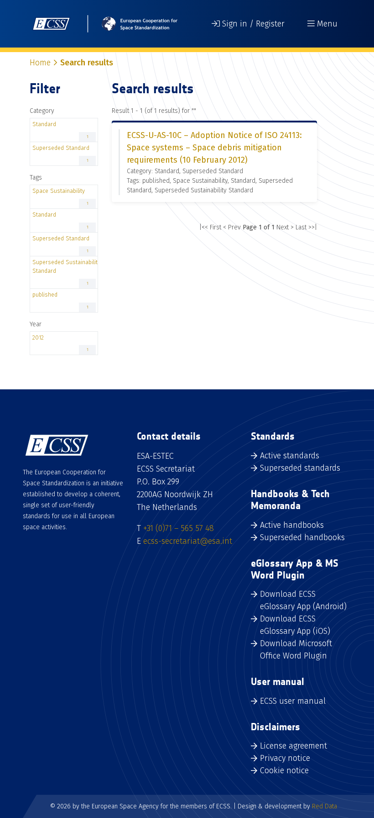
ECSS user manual (293, 701)
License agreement (293, 746)
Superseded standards (300, 468)
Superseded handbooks (302, 537)
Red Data (324, 806)
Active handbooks (292, 525)
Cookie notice (284, 770)
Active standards (289, 456)
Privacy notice (285, 758)
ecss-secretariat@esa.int (187, 541)
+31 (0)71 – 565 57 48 (178, 528)
